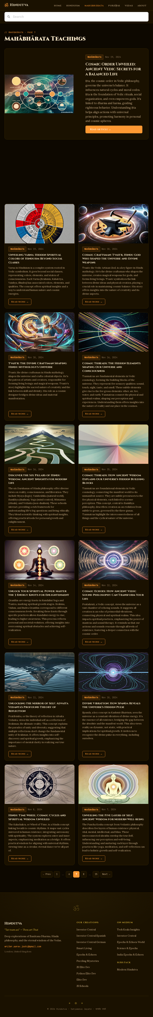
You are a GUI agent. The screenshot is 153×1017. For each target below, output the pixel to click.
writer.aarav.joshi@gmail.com (22, 946)
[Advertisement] (76, 171)
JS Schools (82, 986)
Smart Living (84, 948)
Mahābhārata (94, 5)
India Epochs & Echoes (130, 954)
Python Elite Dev (86, 973)
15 (96, 874)
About (142, 5)
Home (58, 5)
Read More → (20, 301)
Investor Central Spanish (91, 935)
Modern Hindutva (127, 969)
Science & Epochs (127, 948)
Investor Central (86, 929)
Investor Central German (91, 942)
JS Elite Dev (83, 967)
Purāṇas (114, 5)
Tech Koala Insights (128, 929)
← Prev (47, 874)
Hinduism (73, 5)
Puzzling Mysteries (87, 961)
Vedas (129, 5)
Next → (106, 874)
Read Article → (100, 129)
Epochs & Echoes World (131, 942)
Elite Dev (81, 979)
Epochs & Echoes (86, 954)
